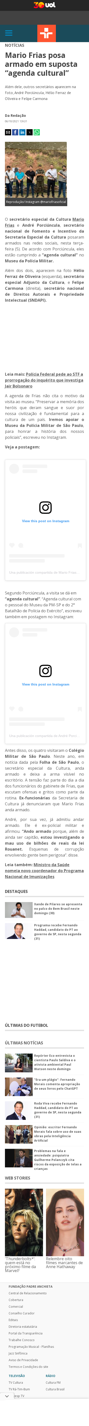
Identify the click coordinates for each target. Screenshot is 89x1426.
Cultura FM (53, 1382)
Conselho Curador (22, 1313)
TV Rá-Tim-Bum (19, 1389)
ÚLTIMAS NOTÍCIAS (24, 1043)
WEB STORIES (17, 1178)
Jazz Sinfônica (18, 1353)
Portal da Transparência (26, 1333)
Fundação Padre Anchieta (30, 1286)
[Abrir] (9, 33)
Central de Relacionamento (28, 1293)
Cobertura (16, 1300)
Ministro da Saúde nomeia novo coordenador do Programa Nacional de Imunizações (44, 870)
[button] (8, 132)
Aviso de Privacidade (23, 1360)
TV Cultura (46, 33)
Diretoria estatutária (23, 1326)
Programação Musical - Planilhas (31, 1346)
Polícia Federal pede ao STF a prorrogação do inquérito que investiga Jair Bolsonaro (44, 380)
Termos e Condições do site (28, 1366)
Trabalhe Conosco (22, 1340)
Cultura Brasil (55, 1389)
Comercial (16, 1306)
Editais (13, 1320)
